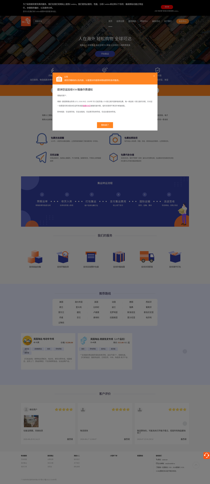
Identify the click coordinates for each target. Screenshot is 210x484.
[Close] (154, 76)
